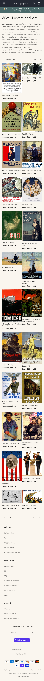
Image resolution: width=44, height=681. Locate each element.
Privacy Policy (9, 548)
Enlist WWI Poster (8, 242)
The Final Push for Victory (11, 135)
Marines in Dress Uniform (31, 478)
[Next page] (39, 517)
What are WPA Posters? (12, 581)
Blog (5, 571)
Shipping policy (33, 673)
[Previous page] (4, 517)
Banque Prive (26, 366)
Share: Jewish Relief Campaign (29, 282)
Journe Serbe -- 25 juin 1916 (32, 78)
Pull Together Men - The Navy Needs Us (12, 325)
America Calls (27, 205)
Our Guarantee (9, 566)
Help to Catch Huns (8, 267)
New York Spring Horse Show (10, 402)
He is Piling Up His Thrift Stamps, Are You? (31, 320)
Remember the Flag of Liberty (30, 444)
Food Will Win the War (10, 95)
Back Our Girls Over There (31, 171)
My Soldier (5, 484)
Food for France (28, 134)
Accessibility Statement (12, 552)
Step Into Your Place (29, 505)
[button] (4, 3)
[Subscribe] (32, 632)
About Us (7, 609)
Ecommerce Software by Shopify (24, 670)
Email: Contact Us (10, 614)
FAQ (5, 576)
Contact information (23, 676)
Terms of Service (9, 538)
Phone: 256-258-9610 (11, 618)
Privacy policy (12, 673)
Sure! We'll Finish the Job (10, 444)
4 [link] (27, 518)
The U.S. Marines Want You (11, 171)
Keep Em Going (7, 365)
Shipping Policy (9, 543)
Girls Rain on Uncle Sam (10, 505)
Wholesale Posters (10, 585)
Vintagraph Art (10, 670)
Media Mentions (9, 590)
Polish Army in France (9, 204)
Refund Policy (9, 533)
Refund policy (38, 670)
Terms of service (22, 673)
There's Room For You (30, 405)
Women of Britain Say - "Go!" (30, 244)
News (6, 595)
